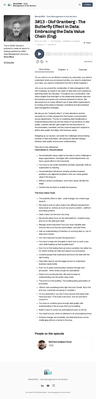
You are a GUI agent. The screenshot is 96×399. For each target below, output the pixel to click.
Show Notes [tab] (44, 69)
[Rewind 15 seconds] (37, 61)
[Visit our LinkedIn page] (42, 385)
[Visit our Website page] (53, 385)
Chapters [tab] (63, 69)
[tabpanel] (63, 200)
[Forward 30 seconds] (41, 61)
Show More (9, 57)
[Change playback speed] (46, 61)
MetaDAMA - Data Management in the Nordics (24, 5)
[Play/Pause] (39, 54)
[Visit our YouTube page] (48, 385)
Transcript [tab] (82, 69)
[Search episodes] (80, 4)
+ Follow (87, 5)
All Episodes (9, 62)
